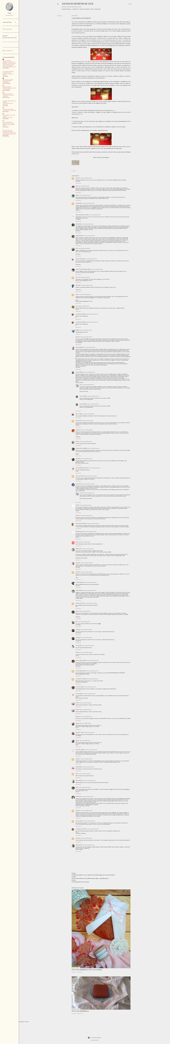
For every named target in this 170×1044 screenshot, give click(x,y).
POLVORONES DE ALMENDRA (7, 81)
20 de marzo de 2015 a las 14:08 (90, 590)
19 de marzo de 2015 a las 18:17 (87, 420)
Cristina (77, 505)
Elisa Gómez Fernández (81, 523)
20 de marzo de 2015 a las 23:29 (85, 709)
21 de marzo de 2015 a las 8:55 (85, 723)
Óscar (77, 294)
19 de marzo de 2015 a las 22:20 (86, 515)
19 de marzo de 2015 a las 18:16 (88, 413)
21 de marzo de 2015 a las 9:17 (89, 732)
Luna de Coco (79, 484)
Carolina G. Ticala (79, 732)
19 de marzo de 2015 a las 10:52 (89, 235)
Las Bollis (78, 629)
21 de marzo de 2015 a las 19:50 (84, 787)
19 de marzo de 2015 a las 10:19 (95, 214)
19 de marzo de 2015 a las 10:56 (84, 248)
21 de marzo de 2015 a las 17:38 (89, 780)
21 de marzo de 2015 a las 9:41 (85, 740)
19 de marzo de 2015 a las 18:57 (86, 441)
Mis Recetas (78, 420)
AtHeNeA (78, 285)
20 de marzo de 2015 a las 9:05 (86, 562)
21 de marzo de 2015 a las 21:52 (86, 810)
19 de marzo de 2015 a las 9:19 (84, 186)
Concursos (97, 9)
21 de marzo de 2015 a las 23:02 (93, 828)
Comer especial (79, 693)
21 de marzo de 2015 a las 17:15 (88, 766)
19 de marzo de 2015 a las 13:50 (86, 285)
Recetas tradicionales (80, 670)
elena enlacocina (79, 780)
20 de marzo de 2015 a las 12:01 (91, 582)
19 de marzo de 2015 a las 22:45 (93, 523)
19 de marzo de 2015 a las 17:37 (89, 347)
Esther (77, 195)
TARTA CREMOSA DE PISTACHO (8, 104)
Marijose (77, 330)
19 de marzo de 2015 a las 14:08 (85, 294)
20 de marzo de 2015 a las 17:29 (84, 621)
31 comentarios (79, 972)
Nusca (77, 542)
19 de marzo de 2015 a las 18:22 (87, 429)
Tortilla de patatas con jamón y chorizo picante (9, 88)
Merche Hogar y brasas (81, 660)
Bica (113, 110)
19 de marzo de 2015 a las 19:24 (86, 458)
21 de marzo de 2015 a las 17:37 (85, 773)
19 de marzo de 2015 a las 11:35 (91, 258)
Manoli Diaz (78, 796)
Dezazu (77, 441)
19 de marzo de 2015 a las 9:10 (86, 178)
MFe (77, 248)
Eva (76, 306)
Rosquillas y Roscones (8, 93)
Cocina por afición (7, 86)
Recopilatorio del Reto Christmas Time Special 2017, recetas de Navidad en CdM (9, 133)
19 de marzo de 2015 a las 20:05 (91, 475)
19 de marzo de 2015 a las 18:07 (89, 372)
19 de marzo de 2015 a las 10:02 (88, 203)
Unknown (78, 178)
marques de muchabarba (81, 448)
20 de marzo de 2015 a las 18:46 (88, 645)
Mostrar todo (6, 136)
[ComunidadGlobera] (8, 50)
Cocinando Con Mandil (8, 109)
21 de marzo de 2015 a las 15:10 (91, 749)
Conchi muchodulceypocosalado (83, 269)
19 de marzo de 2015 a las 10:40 (87, 224)
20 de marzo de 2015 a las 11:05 (86, 571)
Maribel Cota (78, 548)
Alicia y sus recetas (80, 476)
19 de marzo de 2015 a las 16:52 (86, 336)
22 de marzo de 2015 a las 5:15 (86, 838)
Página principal (66, 9)
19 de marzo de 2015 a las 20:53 (88, 483)
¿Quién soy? (75, 9)
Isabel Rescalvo (79, 235)
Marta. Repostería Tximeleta (82, 214)
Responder (78, 183)
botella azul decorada (7, 117)
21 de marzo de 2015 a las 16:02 (86, 758)
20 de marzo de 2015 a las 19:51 (92, 660)
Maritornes (78, 429)
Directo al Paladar (7, 60)
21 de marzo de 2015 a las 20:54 (87, 796)
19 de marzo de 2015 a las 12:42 (84, 277)
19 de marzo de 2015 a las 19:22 (93, 448)
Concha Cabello (79, 372)
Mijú (77, 621)
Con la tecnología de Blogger (95, 1037)
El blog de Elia (79, 845)
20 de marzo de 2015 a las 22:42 (89, 693)
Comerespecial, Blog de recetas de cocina (8, 72)
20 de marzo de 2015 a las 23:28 (85, 702)
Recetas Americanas (7, 122)
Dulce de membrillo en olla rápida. (87, 970)
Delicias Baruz (79, 766)
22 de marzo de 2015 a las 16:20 (88, 844)
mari (77, 277)
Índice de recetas (84, 9)
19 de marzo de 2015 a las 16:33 (86, 330)
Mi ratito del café (79, 590)
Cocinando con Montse (81, 829)
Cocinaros (78, 838)
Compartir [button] (59, 15)
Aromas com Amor (80, 603)
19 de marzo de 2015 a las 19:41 (94, 467)
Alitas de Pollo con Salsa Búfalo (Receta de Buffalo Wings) (9, 124)
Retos (92, 9)
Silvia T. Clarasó (79, 413)
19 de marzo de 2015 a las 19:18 (88, 384)
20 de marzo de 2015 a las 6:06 (88, 548)
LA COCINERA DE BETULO (82, 467)
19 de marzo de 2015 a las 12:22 (97, 269)
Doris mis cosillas (79, 686)
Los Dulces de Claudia (81, 314)
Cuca (81, 384)
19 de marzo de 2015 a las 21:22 (85, 505)
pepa (77, 186)
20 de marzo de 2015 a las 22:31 (90, 686)
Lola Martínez (79, 203)
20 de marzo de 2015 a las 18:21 (86, 629)
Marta (77, 787)
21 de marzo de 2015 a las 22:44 (89, 820)
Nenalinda (78, 458)
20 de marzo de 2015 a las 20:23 (92, 670)
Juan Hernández (79, 347)
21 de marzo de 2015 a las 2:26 (86, 716)
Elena (77, 773)
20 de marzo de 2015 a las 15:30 (91, 603)
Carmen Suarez (79, 821)
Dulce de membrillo (80, 1011)
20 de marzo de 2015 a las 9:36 (88, 492)
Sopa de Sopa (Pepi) (80, 258)
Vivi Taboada (78, 645)
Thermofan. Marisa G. (80, 749)
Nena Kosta (78, 224)
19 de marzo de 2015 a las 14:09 (84, 306)
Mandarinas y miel (80, 531)
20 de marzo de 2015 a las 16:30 (84, 611)
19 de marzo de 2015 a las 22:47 (90, 531)
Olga (77, 611)
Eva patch (78, 562)
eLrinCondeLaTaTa (80, 582)
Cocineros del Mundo (7, 130)
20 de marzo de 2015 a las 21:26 (92, 678)
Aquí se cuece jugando (8, 79)
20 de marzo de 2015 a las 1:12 (84, 541)
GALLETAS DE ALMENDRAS (9, 110)
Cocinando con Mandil (81, 678)
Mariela (77, 723)
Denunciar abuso (7, 29)
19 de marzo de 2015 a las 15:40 (92, 314)
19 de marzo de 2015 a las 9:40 (85, 195)
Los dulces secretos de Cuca (77, 4)
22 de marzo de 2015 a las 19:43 (93, 396)
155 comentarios (80, 1013)
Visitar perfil (9, 15)
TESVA (77, 702)
